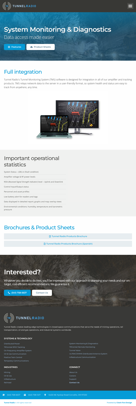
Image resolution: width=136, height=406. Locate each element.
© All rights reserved (17, 403)
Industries (11, 367)
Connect (74, 367)
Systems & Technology (18, 338)
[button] (130, 6)
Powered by (119, 402)
